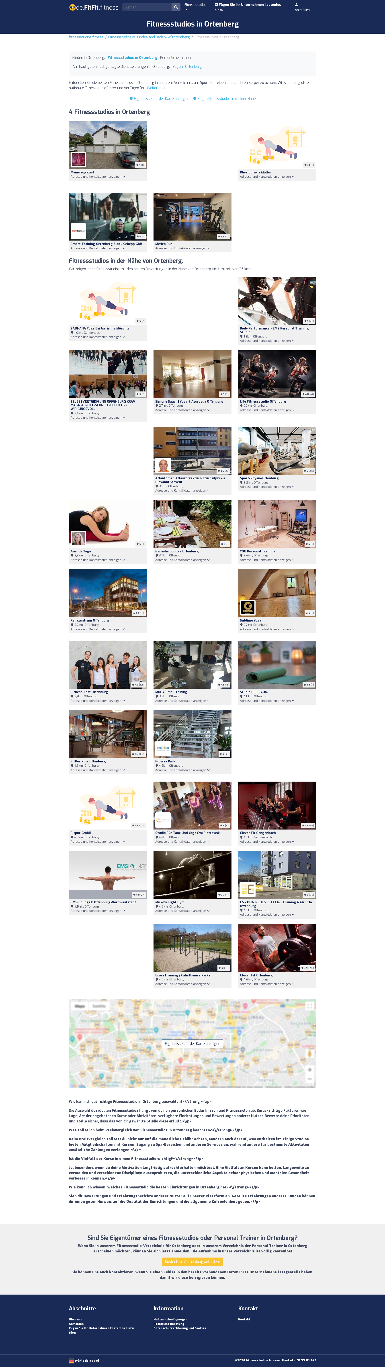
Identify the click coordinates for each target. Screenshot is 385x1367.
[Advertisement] (192, 154)
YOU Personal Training (258, 551)
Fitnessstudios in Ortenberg (133, 57)
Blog (72, 1332)
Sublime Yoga (250, 620)
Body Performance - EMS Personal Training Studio (274, 330)
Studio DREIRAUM (254, 692)
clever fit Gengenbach (258, 833)
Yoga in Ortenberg (187, 66)
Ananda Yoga (81, 551)
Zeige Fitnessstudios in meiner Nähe (226, 98)
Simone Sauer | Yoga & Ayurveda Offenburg (189, 401)
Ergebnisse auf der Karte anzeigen (161, 98)
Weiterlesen (156, 88)
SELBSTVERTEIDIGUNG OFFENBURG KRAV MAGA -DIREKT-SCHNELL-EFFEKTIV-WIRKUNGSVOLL (103, 405)
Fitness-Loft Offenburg (89, 692)
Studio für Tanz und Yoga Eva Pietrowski (188, 833)
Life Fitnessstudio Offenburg (263, 401)
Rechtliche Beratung (169, 1324)
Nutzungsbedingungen (170, 1319)
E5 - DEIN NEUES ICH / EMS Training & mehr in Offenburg (276, 904)
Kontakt (244, 1319)
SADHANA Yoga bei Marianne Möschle (100, 328)
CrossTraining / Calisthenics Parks (182, 975)
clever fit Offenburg (256, 975)
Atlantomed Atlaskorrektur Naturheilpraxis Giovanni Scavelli (190, 480)
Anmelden (302, 10)
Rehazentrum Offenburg (90, 620)
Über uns (75, 1319)
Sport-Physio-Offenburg (259, 478)
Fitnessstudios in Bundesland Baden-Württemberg (149, 37)
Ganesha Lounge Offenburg (177, 551)
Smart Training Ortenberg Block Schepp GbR (106, 244)
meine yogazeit (82, 172)
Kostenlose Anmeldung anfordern (192, 1261)
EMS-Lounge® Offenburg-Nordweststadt (103, 902)
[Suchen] (176, 7)
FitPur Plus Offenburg (88, 761)
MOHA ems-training (171, 692)
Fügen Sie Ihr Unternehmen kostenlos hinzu (248, 7)
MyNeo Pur (163, 244)
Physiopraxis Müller (255, 172)
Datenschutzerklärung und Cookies (180, 1328)
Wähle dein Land (86, 1361)
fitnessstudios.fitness (86, 37)
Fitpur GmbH (81, 833)
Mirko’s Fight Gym (169, 902)
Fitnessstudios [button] (195, 4)
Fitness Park (165, 761)
